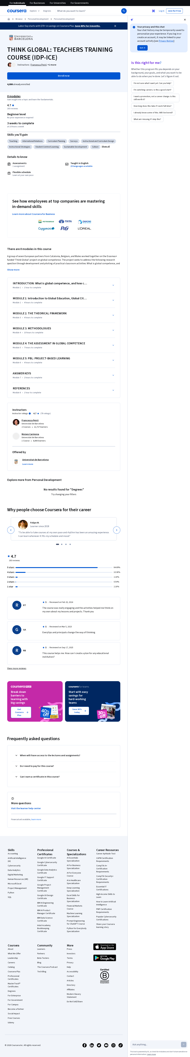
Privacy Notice (166, 41)
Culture (95, 146)
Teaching (13, 141)
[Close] (115, 26)
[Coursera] (16, 11)
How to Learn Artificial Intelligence (106, 903)
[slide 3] (66, 544)
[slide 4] (70, 544)
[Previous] (10, 530)
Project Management (17, 888)
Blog (39, 962)
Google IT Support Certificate (45, 879)
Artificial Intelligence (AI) (17, 860)
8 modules (13, 96)
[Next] (116, 530)
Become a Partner (16, 1009)
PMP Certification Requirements (104, 911)
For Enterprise (14, 995)
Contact (70, 976)
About (10, 949)
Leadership (13, 958)
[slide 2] (61, 544)
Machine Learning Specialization (74, 915)
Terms (70, 958)
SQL (9, 897)
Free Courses (14, 1018)
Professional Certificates (13, 978)
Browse (19, 19)
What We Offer (14, 953)
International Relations (33, 141)
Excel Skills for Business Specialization (73, 898)
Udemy (11, 1022)
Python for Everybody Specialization (77, 930)
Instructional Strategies (19, 146)
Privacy (70, 962)
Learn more (151, 1054)
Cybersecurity (14, 865)
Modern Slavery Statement (74, 996)
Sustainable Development (75, 146)
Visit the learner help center (26, 808)
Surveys (74, 141)
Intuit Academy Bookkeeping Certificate (44, 928)
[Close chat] (185, 19)
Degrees (12, 991)
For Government (15, 1000)
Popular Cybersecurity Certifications (106, 918)
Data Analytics (14, 870)
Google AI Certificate (46, 857)
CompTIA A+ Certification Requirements (102, 868)
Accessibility (72, 971)
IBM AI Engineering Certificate (45, 904)
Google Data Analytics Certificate (47, 871)
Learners (41, 949)
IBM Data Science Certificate (45, 919)
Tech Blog (41, 971)
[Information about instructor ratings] (30, 413)
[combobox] (85, 11)
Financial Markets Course (74, 907)
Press (69, 949)
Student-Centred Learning (47, 146)
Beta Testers (43, 958)
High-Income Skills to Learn (105, 896)
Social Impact (14, 1013)
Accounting (13, 853)
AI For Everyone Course (74, 874)
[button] (47, 11)
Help (69, 967)
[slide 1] (57, 544)
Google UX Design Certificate (45, 897)
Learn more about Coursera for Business (33, 214)
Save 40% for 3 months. (87, 26)
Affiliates (71, 989)
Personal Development (38, 19)
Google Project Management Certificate (44, 887)
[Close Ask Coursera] (153, 11)
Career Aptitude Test (105, 853)
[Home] (8, 19)
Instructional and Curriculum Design (98, 141)
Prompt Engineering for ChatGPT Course (76, 922)
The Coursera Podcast (47, 967)
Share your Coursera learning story (105, 926)
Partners (41, 953)
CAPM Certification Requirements (104, 860)
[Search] (124, 11)
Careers (11, 962)
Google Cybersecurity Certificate (47, 864)
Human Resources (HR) (18, 879)
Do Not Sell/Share (75, 1001)
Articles (70, 980)
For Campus (13, 1004)
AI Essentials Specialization (73, 859)
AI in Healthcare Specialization (74, 882)
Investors (71, 953)
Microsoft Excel (14, 883)
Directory (71, 985)
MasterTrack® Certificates (14, 985)
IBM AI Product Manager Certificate (46, 912)
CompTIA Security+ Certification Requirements (104, 879)
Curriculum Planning (56, 141)
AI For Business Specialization (74, 867)
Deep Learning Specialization (73, 889)
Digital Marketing (15, 874)
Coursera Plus (14, 971)
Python (11, 892)
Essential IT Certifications (102, 888)
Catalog (11, 967)
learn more (36, 819)
